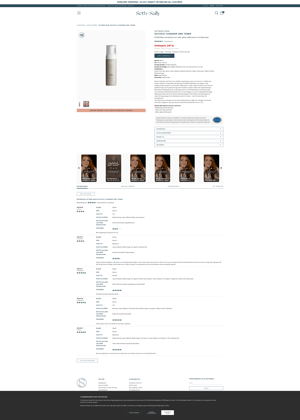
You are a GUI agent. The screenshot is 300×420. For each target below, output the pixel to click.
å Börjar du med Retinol (108, 387)
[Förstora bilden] (111, 65)
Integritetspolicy (135, 383)
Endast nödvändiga (151, 413)
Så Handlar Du (134, 390)
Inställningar (134, 412)
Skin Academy (103, 385)
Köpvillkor (133, 385)
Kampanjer (102, 383)
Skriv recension (86, 194)
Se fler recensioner (87, 360)
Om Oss (212, 5)
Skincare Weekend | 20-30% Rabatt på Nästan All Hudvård (111, 110)
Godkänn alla (167, 413)
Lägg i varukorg (164, 56)
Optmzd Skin (199, 102)
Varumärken (102, 390)
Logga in (205, 5)
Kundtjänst (219, 5)
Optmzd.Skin (161, 31)
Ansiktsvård (92, 25)
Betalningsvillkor (135, 387)
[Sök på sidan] (216, 13)
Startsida (81, 25)
